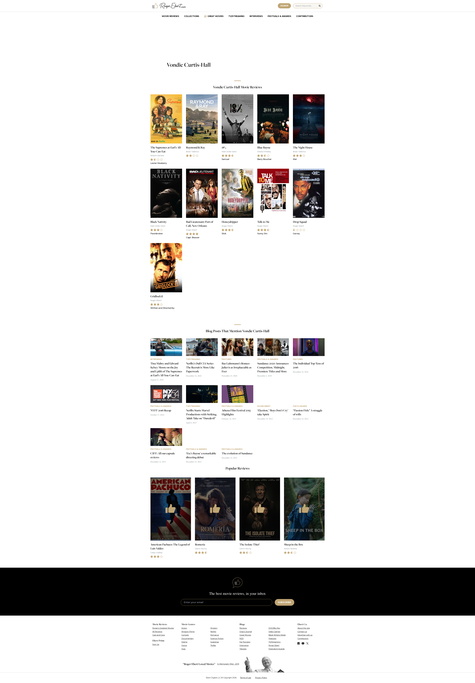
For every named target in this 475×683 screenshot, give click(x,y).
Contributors (304, 16)
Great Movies (216, 16)
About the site (303, 628)
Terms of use (245, 678)
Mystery (213, 628)
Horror (184, 645)
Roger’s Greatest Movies (163, 628)
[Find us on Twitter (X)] (307, 643)
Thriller (213, 645)
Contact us (302, 632)
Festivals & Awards (279, 16)
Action (184, 628)
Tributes (242, 649)
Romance (214, 635)
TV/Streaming (236, 16)
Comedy (185, 635)
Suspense (214, 642)
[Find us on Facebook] (298, 643)
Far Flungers (244, 642)
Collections (191, 16)
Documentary (187, 638)
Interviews (256, 16)
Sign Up (155, 644)
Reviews (243, 628)
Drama (184, 642)
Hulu (183, 649)
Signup (284, 6)
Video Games (274, 632)
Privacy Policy (261, 678)
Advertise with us (304, 635)
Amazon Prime (188, 632)
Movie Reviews (170, 16)
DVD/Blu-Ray (274, 628)
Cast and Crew (158, 635)
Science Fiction (217, 638)
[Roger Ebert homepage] (169, 6)
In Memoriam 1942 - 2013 (228, 664)
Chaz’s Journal (245, 632)
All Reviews (157, 632)
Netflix (213, 632)
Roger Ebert (274, 645)
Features (272, 638)
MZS (241, 638)
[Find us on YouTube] (303, 643)
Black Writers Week (277, 635)
